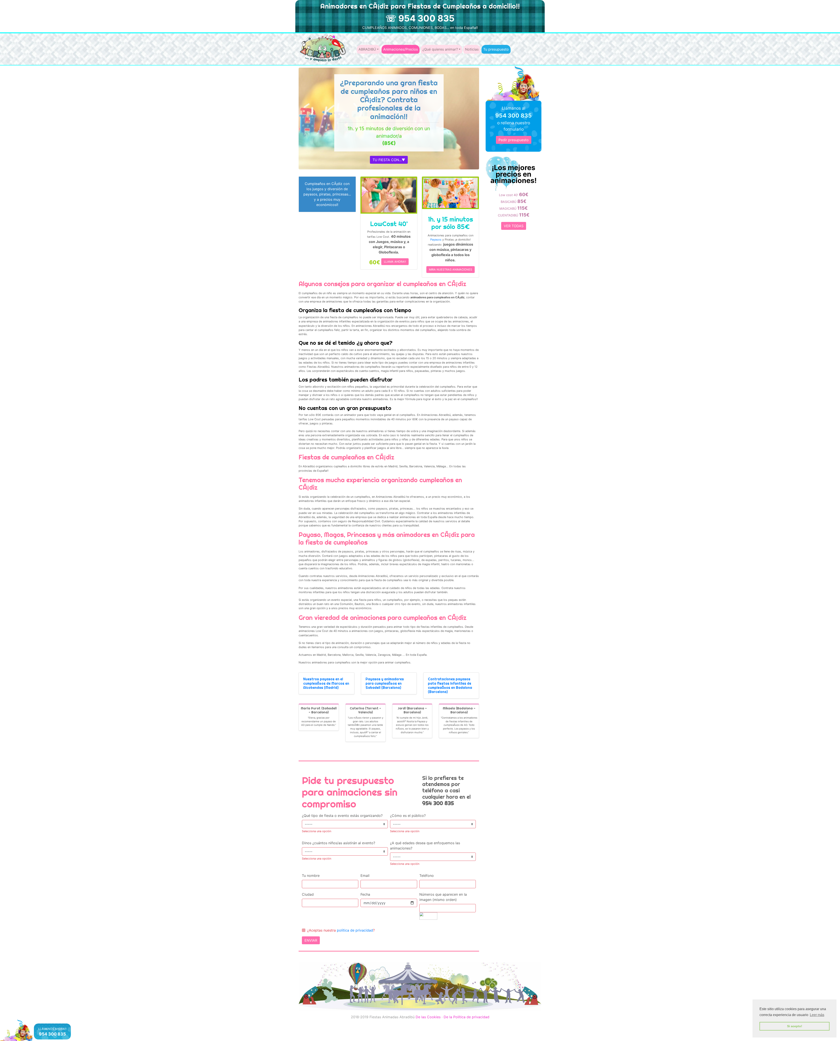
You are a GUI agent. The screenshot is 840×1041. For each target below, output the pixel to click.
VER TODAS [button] (513, 226)
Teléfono (426, 875)
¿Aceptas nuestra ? (341, 930)
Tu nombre (311, 875)
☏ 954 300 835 (420, 18)
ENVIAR (310, 940)
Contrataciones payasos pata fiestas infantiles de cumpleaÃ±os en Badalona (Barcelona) (450, 685)
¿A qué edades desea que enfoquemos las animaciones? (425, 845)
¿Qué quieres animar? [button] (440, 49)
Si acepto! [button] (794, 1026)
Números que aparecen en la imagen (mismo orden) (443, 897)
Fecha (365, 894)
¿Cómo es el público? (408, 815)
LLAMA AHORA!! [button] (395, 261)
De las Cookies (428, 1017)
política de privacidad (355, 930)
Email (364, 875)
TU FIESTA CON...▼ (389, 160)
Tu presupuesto (496, 49)
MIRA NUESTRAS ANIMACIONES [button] (450, 269)
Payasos (435, 239)
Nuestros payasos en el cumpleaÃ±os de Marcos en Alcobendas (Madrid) (326, 683)
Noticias (472, 49)
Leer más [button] (817, 1015)
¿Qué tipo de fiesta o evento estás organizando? (342, 815)
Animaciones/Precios (400, 49)
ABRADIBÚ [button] (367, 49)
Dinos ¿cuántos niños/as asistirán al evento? (338, 843)
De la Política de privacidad (466, 1017)
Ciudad (308, 894)
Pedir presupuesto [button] (514, 140)
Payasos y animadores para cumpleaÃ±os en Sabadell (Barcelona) (385, 683)
